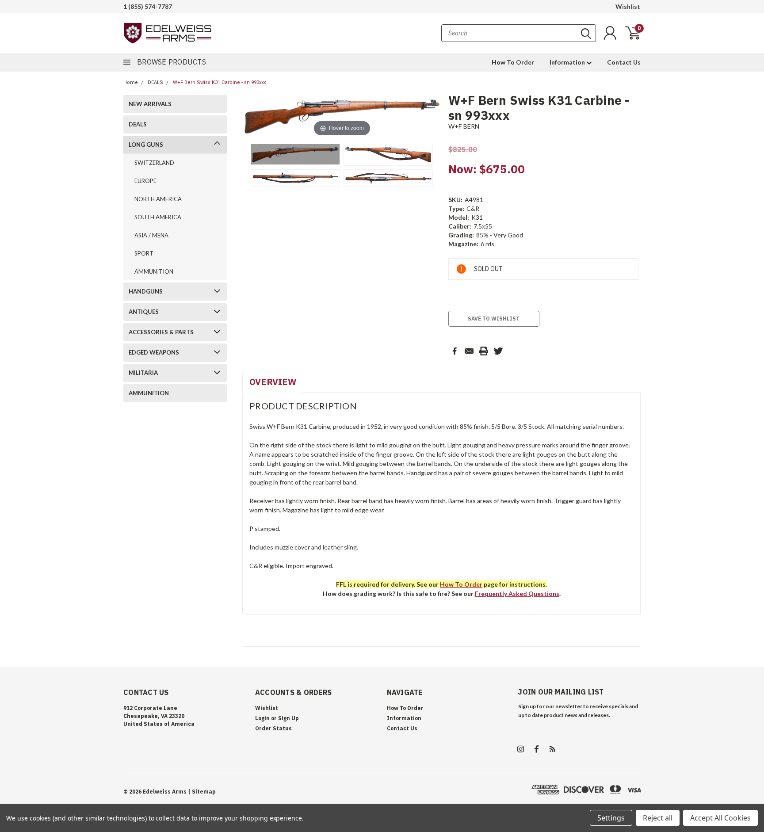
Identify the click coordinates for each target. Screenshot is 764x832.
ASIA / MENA (151, 235)
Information (568, 62)
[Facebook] (454, 351)
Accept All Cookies (720, 818)
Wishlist (627, 6)
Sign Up (288, 718)
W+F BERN (464, 126)
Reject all (657, 818)
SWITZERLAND (154, 162)
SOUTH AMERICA (157, 217)
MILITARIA (143, 372)
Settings (611, 818)
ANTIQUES (144, 311)
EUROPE (145, 180)
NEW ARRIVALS (150, 103)
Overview (272, 382)
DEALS (155, 82)
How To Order (513, 62)
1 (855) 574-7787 (147, 6)
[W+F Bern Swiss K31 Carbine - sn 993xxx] (295, 154)
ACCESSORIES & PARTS (161, 332)
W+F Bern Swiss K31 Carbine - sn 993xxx (219, 82)
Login (262, 718)
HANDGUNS (146, 291)
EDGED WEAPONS (154, 352)
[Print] (483, 351)
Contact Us (624, 62)
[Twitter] (498, 351)
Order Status (273, 728)
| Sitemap (202, 791)
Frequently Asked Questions (517, 593)
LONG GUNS (146, 144)
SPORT (143, 253)
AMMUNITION (153, 271)
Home (130, 82)
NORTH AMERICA (158, 198)
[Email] (469, 351)
